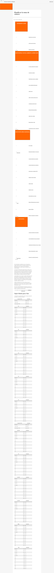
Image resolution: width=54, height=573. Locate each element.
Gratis (35, 37)
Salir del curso (51, 1)
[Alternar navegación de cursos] (6, 6)
